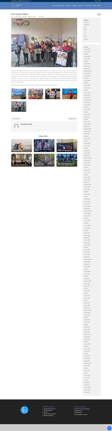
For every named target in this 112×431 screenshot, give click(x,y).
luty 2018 (86, 276)
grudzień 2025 (87, 66)
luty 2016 (86, 324)
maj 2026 (86, 54)
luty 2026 (86, 61)
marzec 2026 (87, 58)
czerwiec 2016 (87, 315)
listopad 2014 (86, 361)
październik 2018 (87, 259)
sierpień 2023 (87, 133)
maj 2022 (86, 167)
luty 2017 (86, 300)
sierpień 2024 (87, 104)
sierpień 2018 (87, 264)
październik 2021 (87, 184)
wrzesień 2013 (87, 390)
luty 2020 (86, 230)
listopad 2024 (87, 97)
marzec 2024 (87, 116)
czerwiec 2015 (87, 344)
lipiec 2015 (86, 341)
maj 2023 (86, 141)
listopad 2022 (87, 155)
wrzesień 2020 (87, 213)
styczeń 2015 (87, 356)
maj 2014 (86, 373)
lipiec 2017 (86, 288)
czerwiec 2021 (87, 194)
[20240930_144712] (69, 99)
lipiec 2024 (86, 107)
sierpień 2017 (87, 286)
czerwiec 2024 (87, 109)
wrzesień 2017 (87, 283)
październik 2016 (87, 310)
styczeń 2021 (87, 203)
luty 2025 (86, 90)
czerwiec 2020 (87, 220)
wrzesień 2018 (87, 261)
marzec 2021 (86, 201)
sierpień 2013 (87, 392)
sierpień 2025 (87, 75)
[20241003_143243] (18, 99)
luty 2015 (86, 353)
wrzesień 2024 (87, 102)
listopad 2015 (87, 332)
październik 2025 (87, 71)
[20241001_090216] (52, 99)
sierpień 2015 (87, 339)
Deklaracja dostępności (48, 415)
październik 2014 (87, 363)
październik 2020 (87, 211)
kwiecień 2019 (87, 249)
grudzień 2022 (87, 153)
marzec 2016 (86, 322)
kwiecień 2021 (87, 199)
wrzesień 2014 (87, 365)
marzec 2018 (86, 274)
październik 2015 (87, 334)
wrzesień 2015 (87, 336)
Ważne (85, 36)
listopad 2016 (87, 307)
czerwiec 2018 (87, 266)
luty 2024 (86, 119)
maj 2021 (86, 196)
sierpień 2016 (87, 312)
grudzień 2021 (87, 179)
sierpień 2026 (87, 49)
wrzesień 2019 (87, 240)
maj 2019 (86, 247)
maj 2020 (86, 223)
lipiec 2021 (86, 191)
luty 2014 (86, 380)
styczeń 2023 (87, 150)
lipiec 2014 (86, 368)
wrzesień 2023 (87, 131)
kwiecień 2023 (87, 143)
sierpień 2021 (87, 189)
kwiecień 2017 (87, 295)
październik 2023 (87, 129)
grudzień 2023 (87, 124)
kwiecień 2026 (87, 56)
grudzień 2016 (87, 305)
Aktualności (31, 16)
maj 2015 (86, 346)
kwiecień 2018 (87, 271)
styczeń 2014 (86, 382)
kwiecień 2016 (87, 319)
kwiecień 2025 (87, 85)
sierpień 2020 (87, 216)
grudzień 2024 (87, 95)
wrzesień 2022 (87, 160)
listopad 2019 (87, 237)
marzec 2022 (87, 172)
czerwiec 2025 (87, 80)
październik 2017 (87, 281)
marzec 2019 (86, 252)
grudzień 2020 (87, 206)
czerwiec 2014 (87, 370)
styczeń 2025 (87, 92)
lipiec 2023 (86, 136)
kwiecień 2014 (87, 375)
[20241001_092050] (35, 99)
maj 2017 (86, 293)
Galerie (34, 16)
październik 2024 (87, 100)
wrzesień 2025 (87, 73)
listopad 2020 (87, 208)
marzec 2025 (87, 87)
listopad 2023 (87, 126)
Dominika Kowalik (18, 16)
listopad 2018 (87, 257)
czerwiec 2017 (87, 290)
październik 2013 (87, 387)
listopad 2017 (87, 278)
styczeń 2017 (87, 303)
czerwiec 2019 (87, 245)
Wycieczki (86, 39)
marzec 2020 (87, 228)
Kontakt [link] (45, 412)
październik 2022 (87, 158)
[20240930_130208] (18, 111)
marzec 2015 (86, 351)
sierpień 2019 (87, 242)
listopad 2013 (86, 385)
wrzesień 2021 (87, 187)
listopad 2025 (87, 68)
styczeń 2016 (87, 327)
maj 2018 (86, 269)
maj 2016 (86, 317)
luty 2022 (86, 174)
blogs (85, 27)
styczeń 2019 (87, 254)
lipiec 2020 (86, 218)
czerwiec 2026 (87, 51)
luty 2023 (86, 148)
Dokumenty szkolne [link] (48, 410)
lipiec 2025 (86, 78)
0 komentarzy (41, 16)
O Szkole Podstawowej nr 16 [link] (49, 408)
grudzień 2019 (87, 235)
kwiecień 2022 (87, 170)
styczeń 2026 (87, 63)
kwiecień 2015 (87, 348)
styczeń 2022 (87, 177)
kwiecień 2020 (87, 225)
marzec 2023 (87, 145)
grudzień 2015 (87, 329)
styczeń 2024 (87, 121)
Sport (85, 34)
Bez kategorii (87, 24)
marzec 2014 (86, 377)
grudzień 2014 (87, 358)
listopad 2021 (87, 182)
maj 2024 (86, 112)
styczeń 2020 (87, 232)
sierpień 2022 (87, 162)
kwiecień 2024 (87, 114)
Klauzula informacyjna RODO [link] (49, 413)
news (85, 32)
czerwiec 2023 (87, 138)
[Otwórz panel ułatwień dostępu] (109, 428)
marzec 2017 (86, 298)
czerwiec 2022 (87, 165)
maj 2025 (86, 83)
